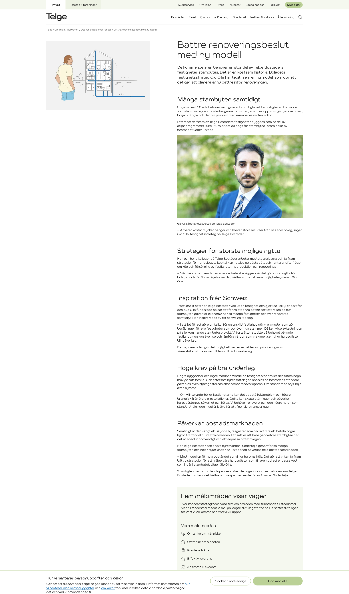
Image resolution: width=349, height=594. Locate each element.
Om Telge (205, 4)
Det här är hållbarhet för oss (96, 29)
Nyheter (235, 4)
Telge (49, 29)
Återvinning (285, 17)
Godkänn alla (277, 574)
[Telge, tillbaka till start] (56, 17)
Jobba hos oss (255, 4)
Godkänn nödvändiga (230, 574)
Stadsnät (239, 17)
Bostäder (178, 17)
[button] (300, 17)
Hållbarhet (73, 29)
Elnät (192, 17)
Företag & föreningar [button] (83, 4)
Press (220, 4)
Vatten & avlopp (262, 17)
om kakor (108, 581)
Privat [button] (56, 4)
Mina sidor (293, 4)
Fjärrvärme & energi (214, 17)
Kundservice (186, 4)
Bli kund (275, 4)
